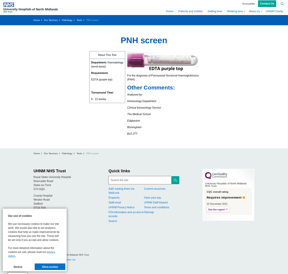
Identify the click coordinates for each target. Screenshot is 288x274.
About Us (254, 11)
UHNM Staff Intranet (156, 202)
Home (169, 11)
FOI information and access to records (126, 214)
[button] (175, 180)
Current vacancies (155, 188)
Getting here (215, 11)
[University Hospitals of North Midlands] (30, 8)
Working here (235, 11)
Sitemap (149, 212)
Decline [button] (18, 266)
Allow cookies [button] (50, 266)
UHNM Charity (274, 11)
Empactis (114, 197)
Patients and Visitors (190, 11)
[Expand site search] (282, 4)
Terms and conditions (156, 207)
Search (112, 221)
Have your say (152, 197)
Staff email (114, 202)
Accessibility (248, 3)
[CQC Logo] (216, 178)
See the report (216, 209)
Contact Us (267, 3)
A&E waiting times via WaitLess (121, 190)
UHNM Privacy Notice (121, 207)
